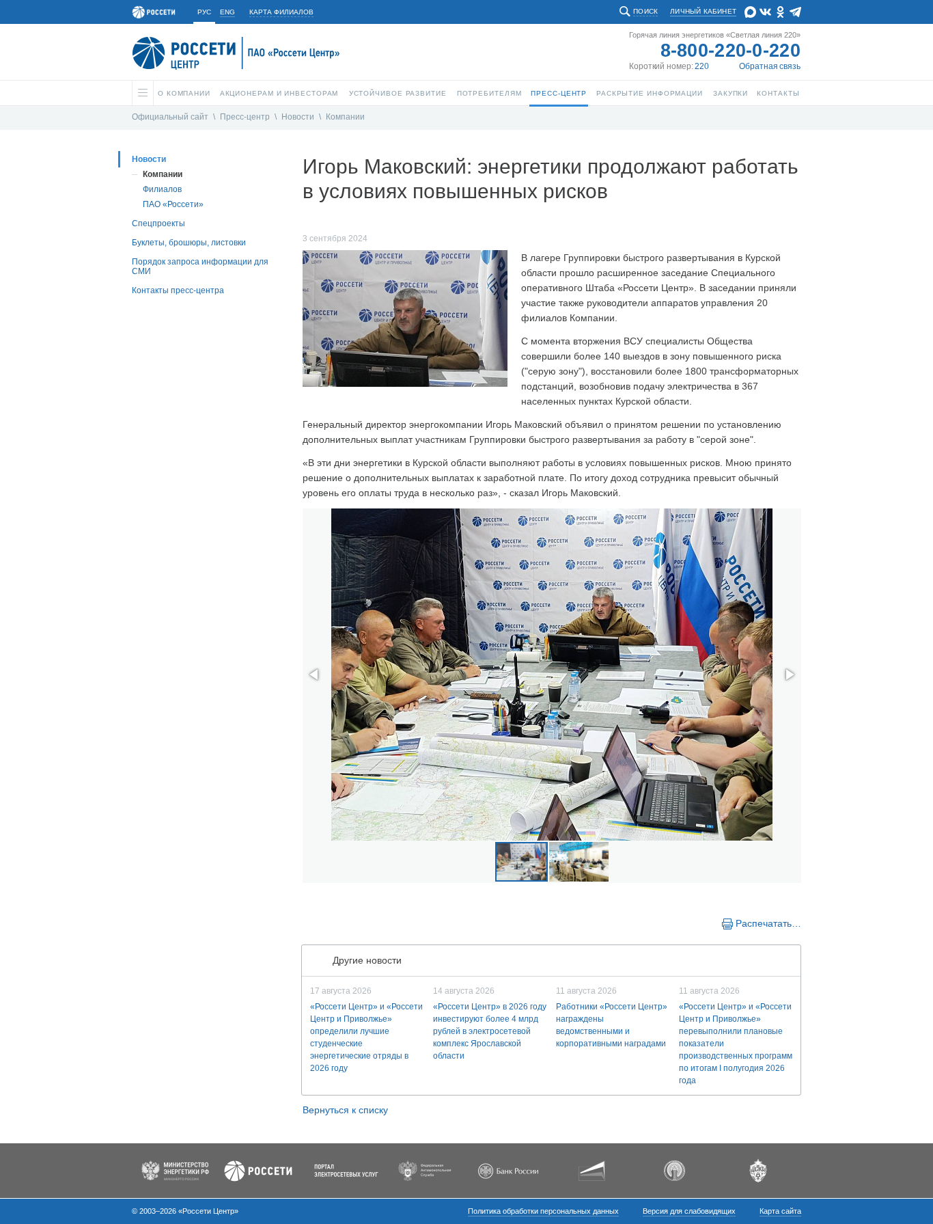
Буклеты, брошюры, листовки (189, 242)
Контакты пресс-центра (178, 290)
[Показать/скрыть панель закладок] (309, 922)
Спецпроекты (158, 223)
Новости (297, 117)
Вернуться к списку (345, 1109)
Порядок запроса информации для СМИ (200, 266)
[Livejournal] (338, 922)
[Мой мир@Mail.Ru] (351, 922)
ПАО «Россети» (173, 204)
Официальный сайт (170, 117)
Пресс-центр (245, 117)
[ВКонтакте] (324, 922)
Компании (345, 117)
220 (702, 66)
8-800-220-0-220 (730, 50)
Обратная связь (769, 66)
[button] (315, 674)
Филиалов (162, 189)
